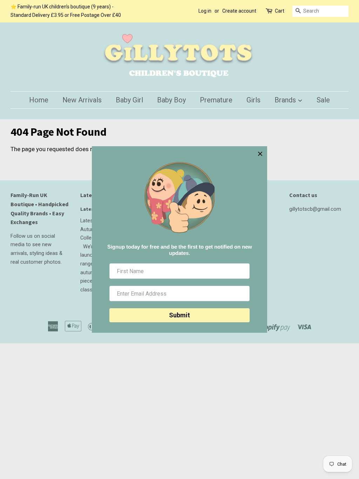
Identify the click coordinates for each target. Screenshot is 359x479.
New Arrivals (82, 100)
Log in (204, 11)
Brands (286, 100)
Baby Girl (129, 100)
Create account (239, 11)
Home (38, 100)
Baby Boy (171, 100)
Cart (279, 11)
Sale (323, 100)
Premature (216, 100)
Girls (253, 100)
